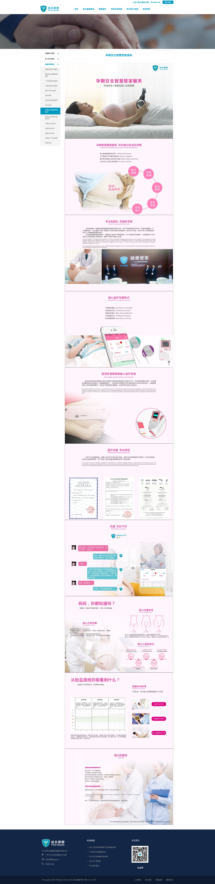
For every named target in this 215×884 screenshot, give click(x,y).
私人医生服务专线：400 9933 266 (147, 2)
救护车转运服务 (50, 91)
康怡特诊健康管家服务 (51, 75)
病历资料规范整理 (51, 100)
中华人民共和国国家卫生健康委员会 (103, 847)
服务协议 (169, 880)
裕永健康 (49, 9)
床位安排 (48, 105)
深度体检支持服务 (51, 86)
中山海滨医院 (94, 866)
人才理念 (137, 880)
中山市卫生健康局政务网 (98, 856)
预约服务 (168, 2)
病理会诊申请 (50, 128)
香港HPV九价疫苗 (51, 138)
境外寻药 (48, 143)
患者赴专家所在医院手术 (51, 118)
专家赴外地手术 (50, 123)
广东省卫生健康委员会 (97, 852)
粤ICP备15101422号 (88, 880)
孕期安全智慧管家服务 (51, 111)
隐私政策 (159, 880)
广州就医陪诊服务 (51, 81)
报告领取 (48, 95)
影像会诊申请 (50, 133)
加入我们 (148, 880)
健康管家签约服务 (51, 69)
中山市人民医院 (95, 861)
